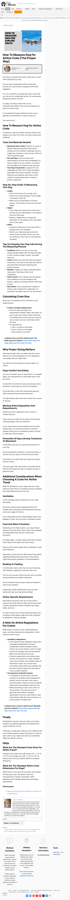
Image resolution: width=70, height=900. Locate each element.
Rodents (18, 9)
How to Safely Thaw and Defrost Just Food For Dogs (20, 831)
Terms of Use (56, 890)
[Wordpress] (6, 819)
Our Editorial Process (24, 890)
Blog (2, 9)
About (9, 890)
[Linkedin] (4, 819)
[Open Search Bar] (2, 15)
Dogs (7, 9)
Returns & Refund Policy (23, 892)
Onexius (42, 855)
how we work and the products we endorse (27, 874)
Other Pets (59, 9)
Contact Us (15, 890)
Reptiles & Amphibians (45, 9)
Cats (12, 9)
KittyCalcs (56, 852)
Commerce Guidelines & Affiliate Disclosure (41, 890)
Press (31, 892)
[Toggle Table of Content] (21, 823)
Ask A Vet (18, 12)
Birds (33, 9)
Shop (2, 12)
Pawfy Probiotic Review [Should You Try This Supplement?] (22, 829)
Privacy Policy (12, 892)
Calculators (9, 12)
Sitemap (36, 892)
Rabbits (27, 9)
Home (5, 25)
